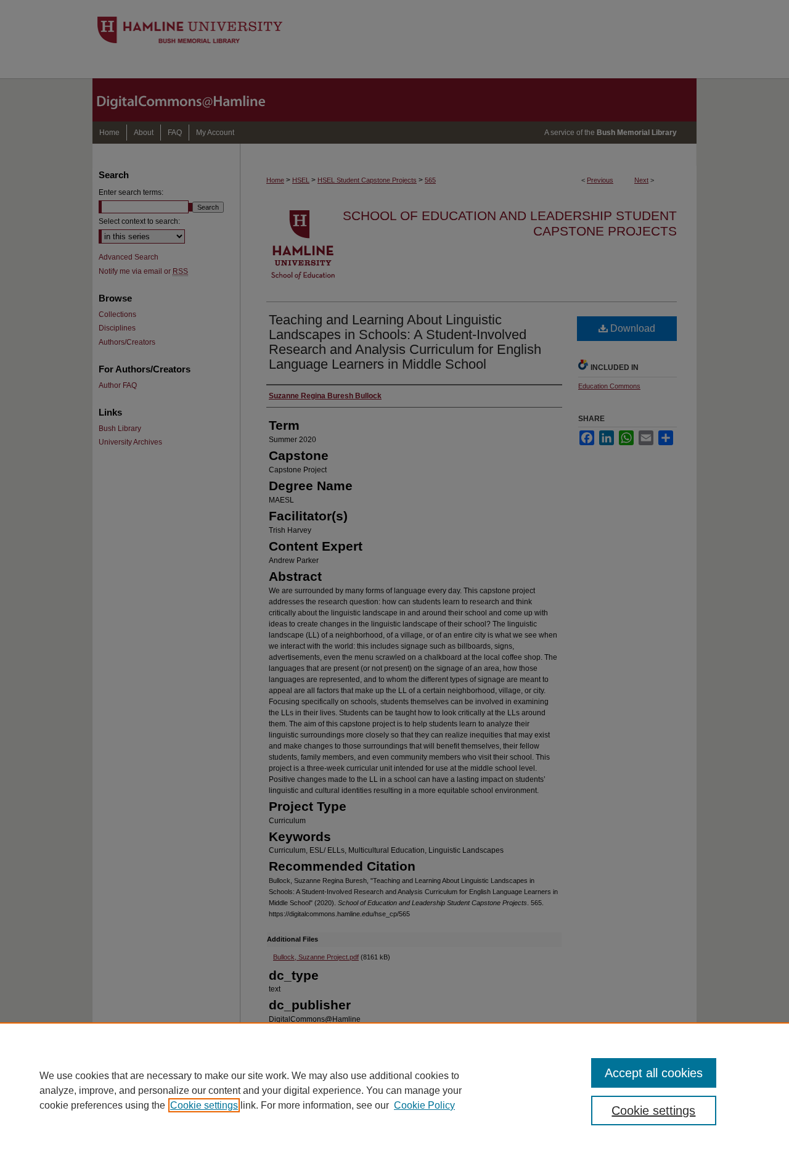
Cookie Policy (424, 1105)
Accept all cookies (654, 1073)
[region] (394, 1090)
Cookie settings (204, 1105)
